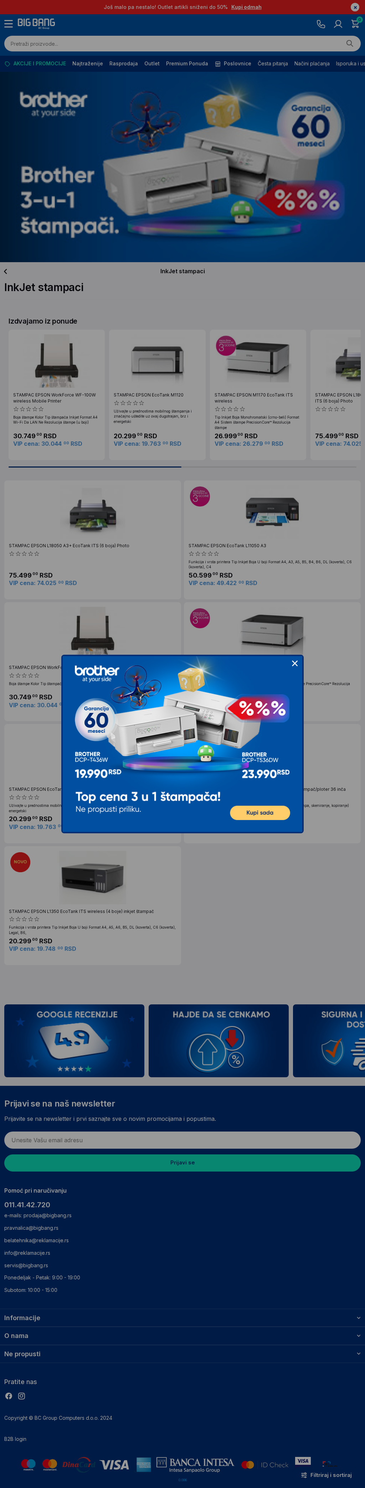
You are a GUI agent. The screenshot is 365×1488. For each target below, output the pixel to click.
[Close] (295, 663)
